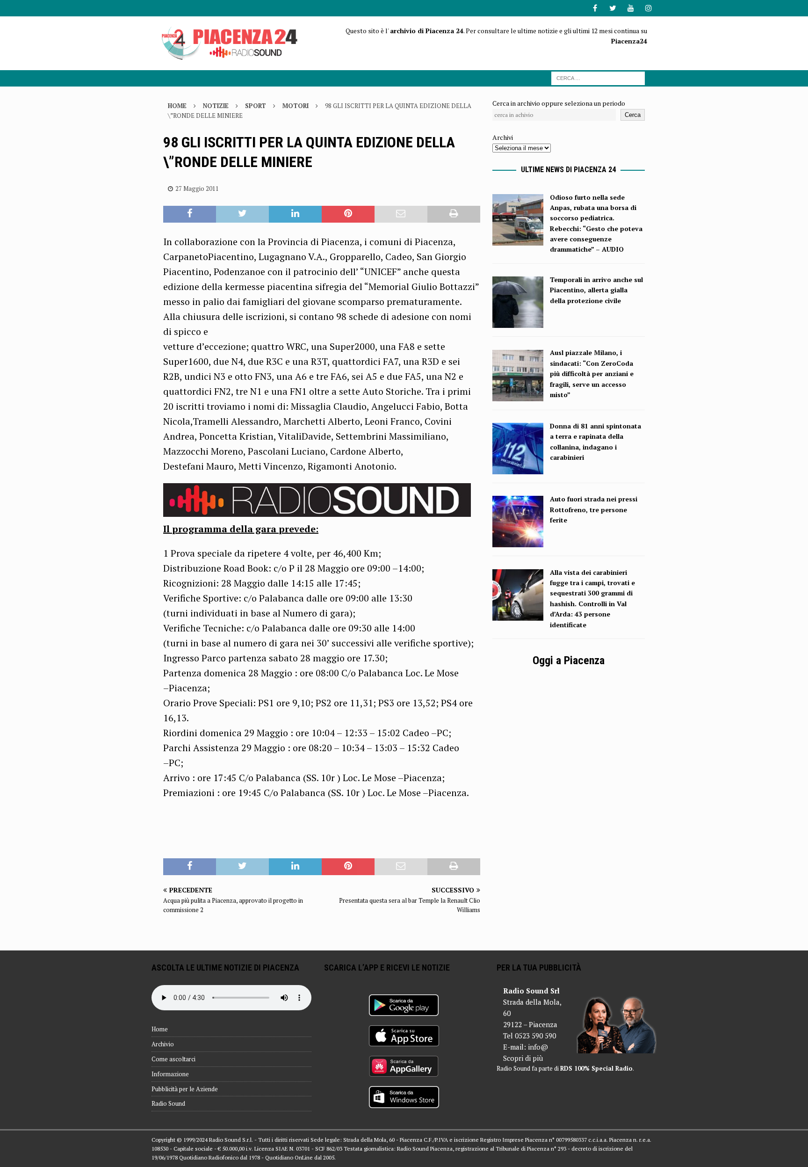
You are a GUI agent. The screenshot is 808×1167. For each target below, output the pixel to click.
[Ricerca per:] (598, 77)
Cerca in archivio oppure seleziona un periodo (558, 103)
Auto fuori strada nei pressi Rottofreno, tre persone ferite (593, 509)
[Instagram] (648, 8)
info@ (538, 1046)
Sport (255, 105)
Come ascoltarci (173, 1059)
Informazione (170, 1074)
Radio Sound (168, 1103)
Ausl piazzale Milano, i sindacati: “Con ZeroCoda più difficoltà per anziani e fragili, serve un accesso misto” (592, 373)
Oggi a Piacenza (569, 660)
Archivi (502, 137)
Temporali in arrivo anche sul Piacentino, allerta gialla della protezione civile (596, 290)
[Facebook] (595, 8)
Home (160, 1029)
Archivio (163, 1044)
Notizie (216, 105)
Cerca (633, 114)
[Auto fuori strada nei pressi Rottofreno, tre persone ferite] (517, 541)
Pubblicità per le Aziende (185, 1089)
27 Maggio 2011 (197, 188)
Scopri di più (523, 1058)
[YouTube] (630, 8)
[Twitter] (613, 8)
